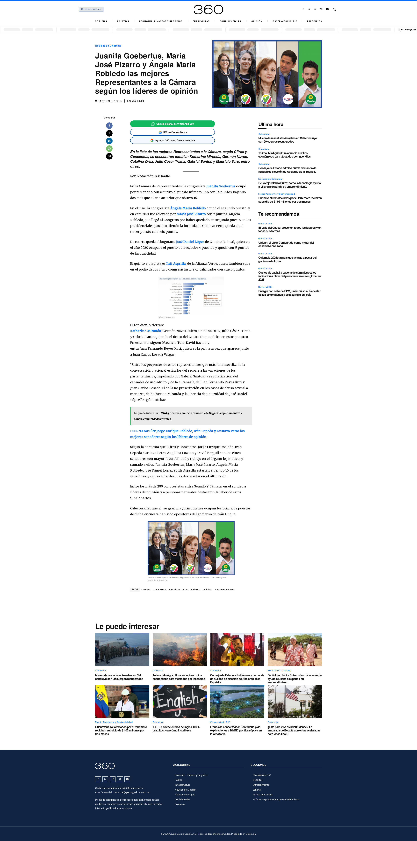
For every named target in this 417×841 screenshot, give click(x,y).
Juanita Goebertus (220, 186)
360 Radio (138, 100)
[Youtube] (327, 9)
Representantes (224, 589)
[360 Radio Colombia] (208, 9)
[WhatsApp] (109, 148)
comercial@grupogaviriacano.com (131, 792)
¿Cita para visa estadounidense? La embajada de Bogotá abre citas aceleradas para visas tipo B (294, 730)
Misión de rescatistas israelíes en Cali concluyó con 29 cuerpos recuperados (287, 140)
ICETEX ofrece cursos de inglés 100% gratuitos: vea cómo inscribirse (176, 729)
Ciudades (263, 148)
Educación (158, 722)
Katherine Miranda (145, 331)
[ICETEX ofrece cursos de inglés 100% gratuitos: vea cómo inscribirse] (180, 701)
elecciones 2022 (178, 589)
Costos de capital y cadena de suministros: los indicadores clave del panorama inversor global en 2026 (289, 276)
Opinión (207, 589)
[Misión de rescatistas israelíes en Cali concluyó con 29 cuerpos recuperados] (122, 649)
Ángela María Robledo (188, 208)
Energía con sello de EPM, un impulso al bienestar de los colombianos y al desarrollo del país (289, 293)
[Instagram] (309, 9)
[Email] (109, 156)
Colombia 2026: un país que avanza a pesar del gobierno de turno (287, 259)
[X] (321, 9)
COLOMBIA (159, 589)
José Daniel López (190, 242)
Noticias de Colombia (108, 46)
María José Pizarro (191, 214)
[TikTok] (315, 9)
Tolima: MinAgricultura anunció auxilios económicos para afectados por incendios (284, 155)
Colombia (263, 133)
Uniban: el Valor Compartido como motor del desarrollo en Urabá (286, 244)
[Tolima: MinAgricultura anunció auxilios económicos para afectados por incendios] (180, 649)
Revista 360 (265, 223)
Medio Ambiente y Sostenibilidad (276, 193)
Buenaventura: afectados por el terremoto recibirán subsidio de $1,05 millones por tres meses (290, 200)
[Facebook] (303, 9)
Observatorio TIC (220, 722)
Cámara (146, 589)
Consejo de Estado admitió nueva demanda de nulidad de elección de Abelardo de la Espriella (287, 170)
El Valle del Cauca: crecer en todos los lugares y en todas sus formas (289, 229)
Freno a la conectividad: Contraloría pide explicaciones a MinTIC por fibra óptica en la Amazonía (236, 730)
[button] (334, 9)
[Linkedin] (109, 141)
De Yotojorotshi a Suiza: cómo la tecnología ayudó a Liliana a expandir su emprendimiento (289, 185)
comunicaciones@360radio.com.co (124, 788)
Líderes (195, 589)
